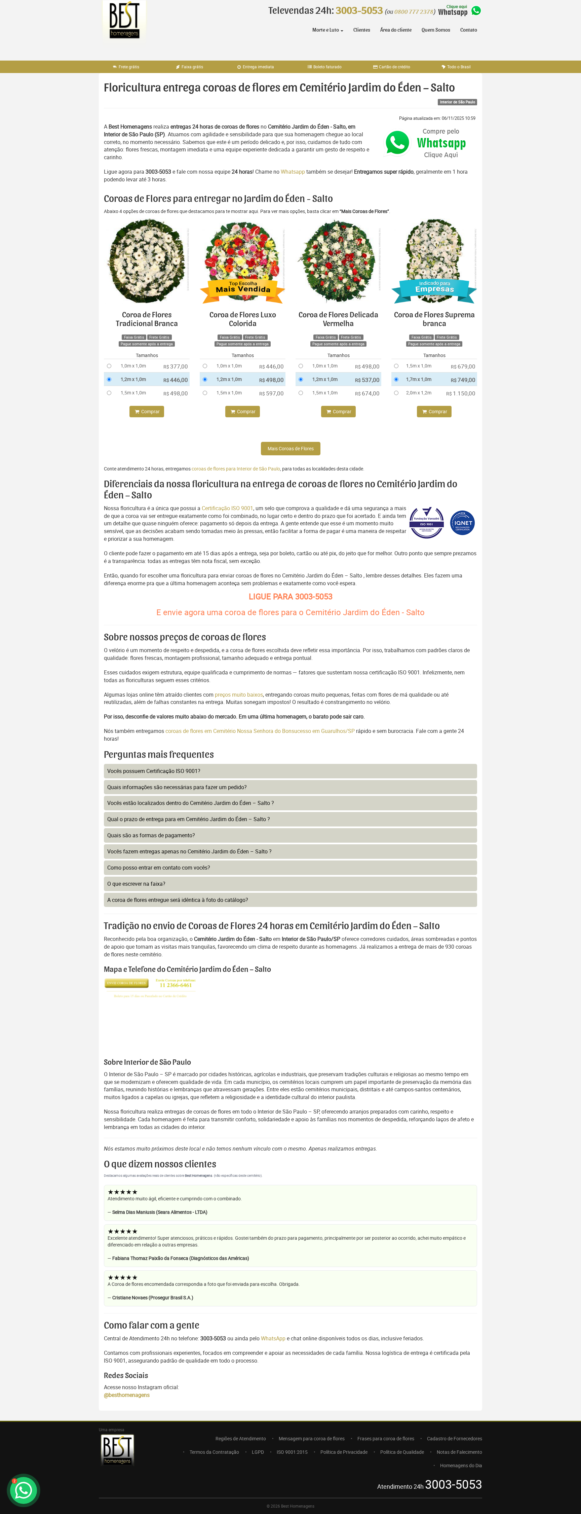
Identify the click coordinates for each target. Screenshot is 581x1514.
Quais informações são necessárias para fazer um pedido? (177, 787)
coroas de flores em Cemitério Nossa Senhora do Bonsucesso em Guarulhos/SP (260, 731)
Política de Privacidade (343, 1452)
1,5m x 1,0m (133, 392)
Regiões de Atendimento (241, 1438)
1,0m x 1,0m (133, 365)
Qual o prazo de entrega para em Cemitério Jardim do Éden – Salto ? (188, 819)
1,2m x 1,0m (133, 379)
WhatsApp (273, 1338)
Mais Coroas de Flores (291, 448)
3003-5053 (359, 11)
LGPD (258, 1452)
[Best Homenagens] (124, 27)
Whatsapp (293, 171)
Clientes (361, 30)
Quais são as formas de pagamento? (151, 835)
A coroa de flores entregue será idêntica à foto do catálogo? (177, 900)
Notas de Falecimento (459, 1452)
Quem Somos (436, 30)
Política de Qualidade (402, 1452)
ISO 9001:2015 (292, 1452)
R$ (175, 366)
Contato (468, 30)
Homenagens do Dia (461, 1465)
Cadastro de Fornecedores (454, 1438)
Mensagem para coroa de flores (312, 1438)
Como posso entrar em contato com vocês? (158, 867)
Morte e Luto (326, 30)
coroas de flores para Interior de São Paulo (236, 468)
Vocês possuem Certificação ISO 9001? (153, 771)
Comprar (150, 411)
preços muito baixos (239, 694)
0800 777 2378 (413, 12)
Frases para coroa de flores (385, 1438)
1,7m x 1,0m (418, 379)
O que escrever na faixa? (136, 883)
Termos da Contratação (214, 1452)
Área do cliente (396, 30)
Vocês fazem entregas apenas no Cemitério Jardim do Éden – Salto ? (189, 851)
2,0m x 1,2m (418, 392)
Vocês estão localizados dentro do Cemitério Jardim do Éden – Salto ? (190, 803)
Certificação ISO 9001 (227, 508)
